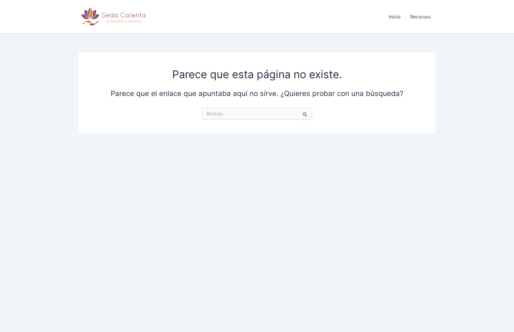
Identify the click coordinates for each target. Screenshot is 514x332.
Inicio (395, 17)
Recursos (420, 17)
